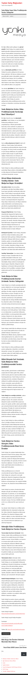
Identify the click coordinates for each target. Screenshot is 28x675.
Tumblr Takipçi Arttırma (9, 671)
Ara (2, 651)
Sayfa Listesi (6, 665)
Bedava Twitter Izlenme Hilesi (10, 658)
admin (11, 16)
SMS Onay (5, 669)
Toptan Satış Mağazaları (11, 2)
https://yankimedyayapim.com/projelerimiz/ (13, 613)
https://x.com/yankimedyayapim (16, 629)
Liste (4, 663)
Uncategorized (5, 633)
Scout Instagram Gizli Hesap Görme (12, 667)
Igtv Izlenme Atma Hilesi (9, 660)
